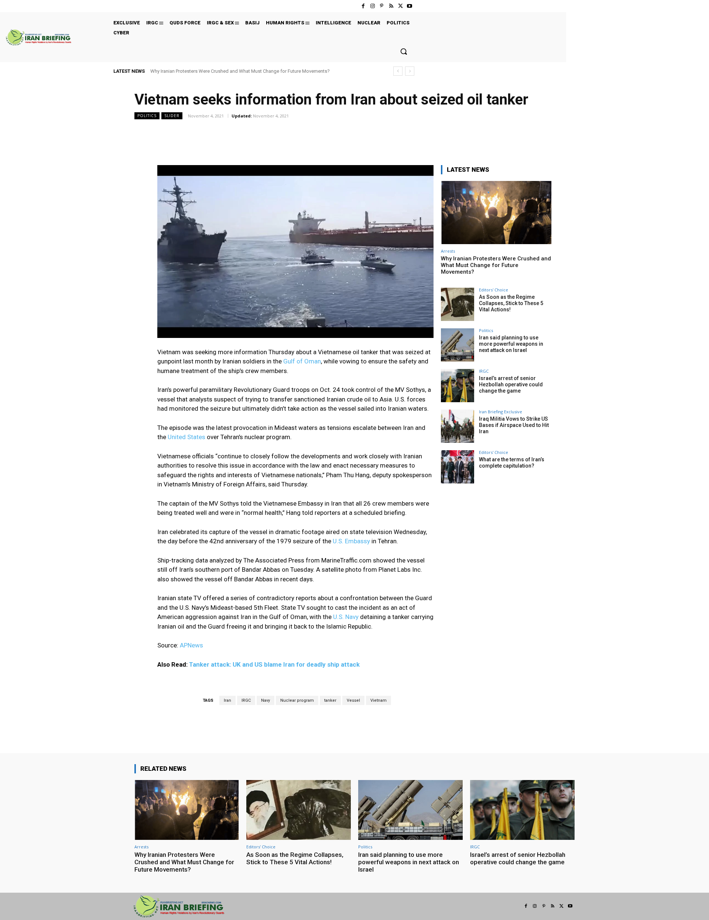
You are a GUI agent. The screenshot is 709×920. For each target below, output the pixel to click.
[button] (403, 51)
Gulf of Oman (302, 361)
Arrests (448, 251)
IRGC (246, 700)
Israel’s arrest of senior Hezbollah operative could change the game (511, 384)
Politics (147, 115)
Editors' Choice (493, 290)
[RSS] (390, 6)
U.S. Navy (346, 616)
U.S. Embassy (350, 541)
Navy (265, 700)
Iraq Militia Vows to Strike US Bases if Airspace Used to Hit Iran (514, 425)
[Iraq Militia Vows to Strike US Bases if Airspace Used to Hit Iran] (457, 426)
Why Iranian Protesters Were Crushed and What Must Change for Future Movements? (240, 71)
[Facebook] (363, 6)
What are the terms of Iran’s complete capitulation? (511, 462)
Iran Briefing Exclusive (500, 412)
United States (186, 437)
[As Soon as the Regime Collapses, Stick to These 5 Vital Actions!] (457, 304)
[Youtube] (409, 6)
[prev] (398, 71)
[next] (409, 71)
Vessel (353, 700)
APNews (191, 645)
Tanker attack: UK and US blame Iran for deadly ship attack (274, 664)
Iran (227, 700)
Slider (171, 115)
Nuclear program (297, 700)
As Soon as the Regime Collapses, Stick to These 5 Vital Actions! (511, 303)
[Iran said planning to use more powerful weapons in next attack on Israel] (457, 345)
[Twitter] (400, 6)
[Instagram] (372, 6)
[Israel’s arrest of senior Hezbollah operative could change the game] (457, 385)
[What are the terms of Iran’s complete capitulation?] (457, 466)
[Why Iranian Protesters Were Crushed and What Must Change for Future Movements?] (496, 212)
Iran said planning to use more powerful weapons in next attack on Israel (511, 344)
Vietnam (378, 700)
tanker (330, 700)
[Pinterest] (381, 6)
